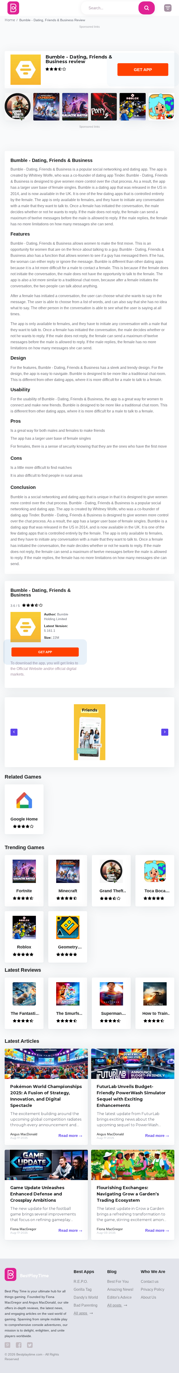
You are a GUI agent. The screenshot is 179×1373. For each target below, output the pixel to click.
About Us (148, 1297)
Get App (142, 69)
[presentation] (13, 732)
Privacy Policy (152, 1289)
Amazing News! (120, 1289)
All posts (114, 1305)
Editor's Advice (119, 1297)
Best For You (118, 1282)
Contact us (149, 1282)
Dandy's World (86, 1297)
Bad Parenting (85, 1305)
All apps (81, 1313)
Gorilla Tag (83, 1289)
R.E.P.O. (81, 1282)
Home (10, 20)
